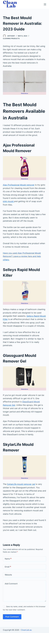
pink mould (8, 201)
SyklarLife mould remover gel (21, 484)
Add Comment (11, 583)
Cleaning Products (11, 38)
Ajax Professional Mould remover (18, 185)
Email (8, 567)
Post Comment (12, 616)
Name (8, 559)
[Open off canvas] (45, 4)
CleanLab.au (26, 630)
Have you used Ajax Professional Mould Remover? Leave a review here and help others (22, 256)
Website (8, 575)
